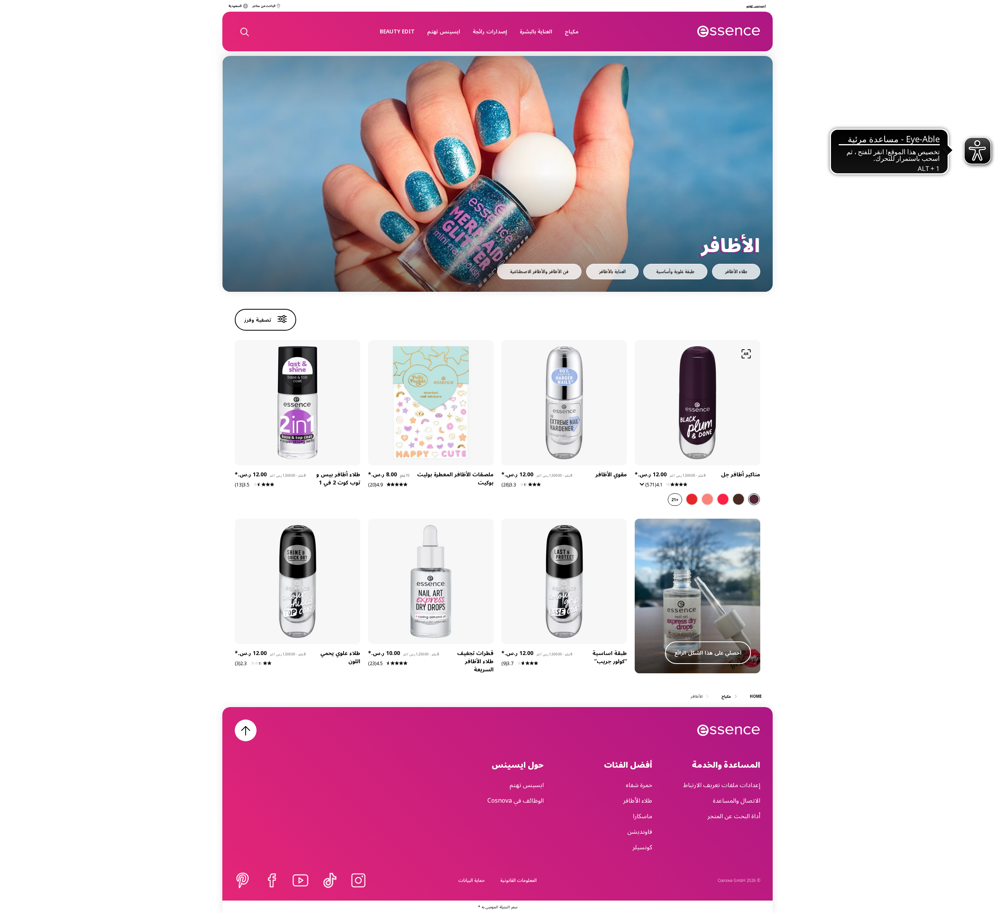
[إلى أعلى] (246, 730)
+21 (675, 499)
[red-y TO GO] (692, 499)
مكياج (571, 31)
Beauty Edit (397, 31)
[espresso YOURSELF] (738, 499)
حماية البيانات (471, 880)
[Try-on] (746, 354)
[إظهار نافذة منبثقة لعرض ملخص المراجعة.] (640, 486)
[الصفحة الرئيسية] (729, 31)
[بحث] (244, 31)
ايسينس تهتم (443, 31)
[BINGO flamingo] (723, 499)
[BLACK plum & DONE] (754, 499)
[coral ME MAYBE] (707, 499)
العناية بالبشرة (536, 31)
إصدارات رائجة (490, 31)
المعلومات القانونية (518, 880)
